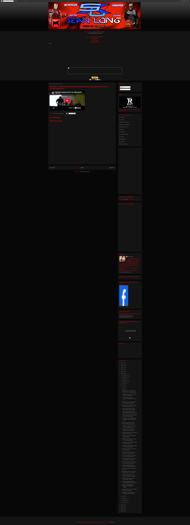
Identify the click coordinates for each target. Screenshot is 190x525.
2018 (122, 365)
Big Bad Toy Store (123, 127)
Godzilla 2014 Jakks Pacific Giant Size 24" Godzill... (128, 430)
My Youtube (122, 117)
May (123, 389)
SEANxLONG (121, 284)
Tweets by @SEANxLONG (125, 317)
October (124, 379)
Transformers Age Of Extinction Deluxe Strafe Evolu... (129, 395)
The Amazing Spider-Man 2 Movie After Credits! (128, 479)
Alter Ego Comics (123, 144)
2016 (122, 369)
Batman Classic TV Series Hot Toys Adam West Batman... (129, 462)
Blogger (112, 522)
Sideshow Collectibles (124, 124)
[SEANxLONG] (123, 305)
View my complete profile (125, 272)
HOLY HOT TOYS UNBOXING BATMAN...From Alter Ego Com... (129, 419)
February (124, 500)
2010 (122, 510)
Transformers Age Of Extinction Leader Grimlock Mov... (129, 415)
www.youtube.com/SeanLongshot (95, 33)
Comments (123, 89)
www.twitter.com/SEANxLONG (126, 316)
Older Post (112, 167)
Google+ (50, 43)
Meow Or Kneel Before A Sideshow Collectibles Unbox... (127, 486)
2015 (122, 371)
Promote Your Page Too (123, 306)
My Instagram (122, 139)
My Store (121, 129)
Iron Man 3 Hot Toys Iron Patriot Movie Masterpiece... (129, 490)
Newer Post (52, 167)
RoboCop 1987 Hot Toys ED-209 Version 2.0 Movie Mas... (129, 391)
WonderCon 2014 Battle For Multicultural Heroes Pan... (128, 493)
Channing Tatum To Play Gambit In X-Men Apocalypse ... (129, 446)
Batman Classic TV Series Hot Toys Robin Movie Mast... (129, 402)
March (123, 498)
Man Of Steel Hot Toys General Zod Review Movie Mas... (129, 459)
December (124, 375)
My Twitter (121, 136)
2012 (122, 506)
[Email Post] (67, 113)
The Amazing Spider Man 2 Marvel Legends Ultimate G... (129, 465)
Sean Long (130, 256)
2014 (122, 373)
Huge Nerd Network (124, 122)
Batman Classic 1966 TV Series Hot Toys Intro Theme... (129, 406)
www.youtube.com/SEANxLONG (97, 32)
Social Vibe (121, 141)
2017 (122, 367)
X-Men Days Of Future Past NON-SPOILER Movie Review (129, 412)
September (125, 381)
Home (82, 167)
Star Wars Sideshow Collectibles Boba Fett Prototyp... (129, 433)
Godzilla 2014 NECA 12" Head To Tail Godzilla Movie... (129, 439)
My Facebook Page (123, 134)
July (123, 385)
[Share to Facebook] (73, 113)
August (124, 383)
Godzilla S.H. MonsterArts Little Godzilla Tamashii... (129, 443)
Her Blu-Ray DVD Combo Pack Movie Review (129, 449)
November (124, 377)
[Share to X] (72, 113)
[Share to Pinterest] (75, 113)
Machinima (121, 119)
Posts (122, 87)
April (123, 496)
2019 (122, 363)
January (124, 502)
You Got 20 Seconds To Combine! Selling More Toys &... (129, 399)
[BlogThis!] (70, 113)
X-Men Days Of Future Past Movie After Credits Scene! (128, 409)
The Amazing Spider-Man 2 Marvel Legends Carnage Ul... (129, 475)
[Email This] (69, 113)
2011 (122, 508)
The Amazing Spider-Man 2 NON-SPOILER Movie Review (129, 482)
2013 (122, 504)
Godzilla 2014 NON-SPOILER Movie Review (129, 436)
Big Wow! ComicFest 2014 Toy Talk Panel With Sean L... (129, 426)
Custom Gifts (125, 199)
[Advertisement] (84, 55)
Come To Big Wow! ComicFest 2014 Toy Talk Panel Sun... (129, 456)
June (123, 387)
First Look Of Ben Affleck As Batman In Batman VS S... (128, 452)
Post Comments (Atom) (85, 171)
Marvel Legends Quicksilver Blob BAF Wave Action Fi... (128, 423)
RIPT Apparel (122, 131)
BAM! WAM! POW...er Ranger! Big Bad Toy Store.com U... (129, 472)
